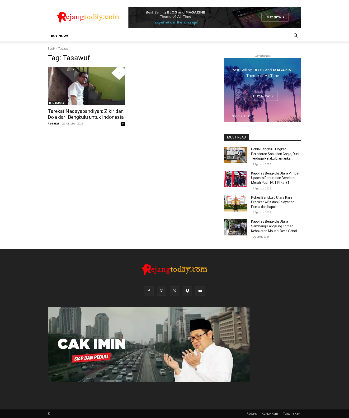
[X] (174, 291)
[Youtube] (200, 291)
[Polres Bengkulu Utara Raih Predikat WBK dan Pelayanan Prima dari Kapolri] (235, 203)
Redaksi (53, 123)
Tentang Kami (292, 414)
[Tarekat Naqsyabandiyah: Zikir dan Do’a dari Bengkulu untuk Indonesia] (86, 86)
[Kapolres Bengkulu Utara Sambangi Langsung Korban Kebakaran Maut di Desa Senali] (235, 227)
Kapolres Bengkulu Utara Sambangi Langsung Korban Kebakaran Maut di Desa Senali (274, 226)
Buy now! (59, 35)
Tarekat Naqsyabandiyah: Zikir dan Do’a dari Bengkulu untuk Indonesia (86, 114)
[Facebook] (149, 291)
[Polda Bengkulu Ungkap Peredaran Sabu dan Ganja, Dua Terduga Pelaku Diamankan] (235, 155)
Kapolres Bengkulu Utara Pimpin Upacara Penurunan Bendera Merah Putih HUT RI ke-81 (275, 177)
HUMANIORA (56, 103)
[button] (295, 36)
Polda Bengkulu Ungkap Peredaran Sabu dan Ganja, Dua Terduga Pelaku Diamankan (275, 153)
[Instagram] (161, 291)
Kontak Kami (270, 414)
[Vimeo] (187, 291)
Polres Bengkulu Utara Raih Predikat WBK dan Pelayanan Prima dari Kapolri (272, 202)
